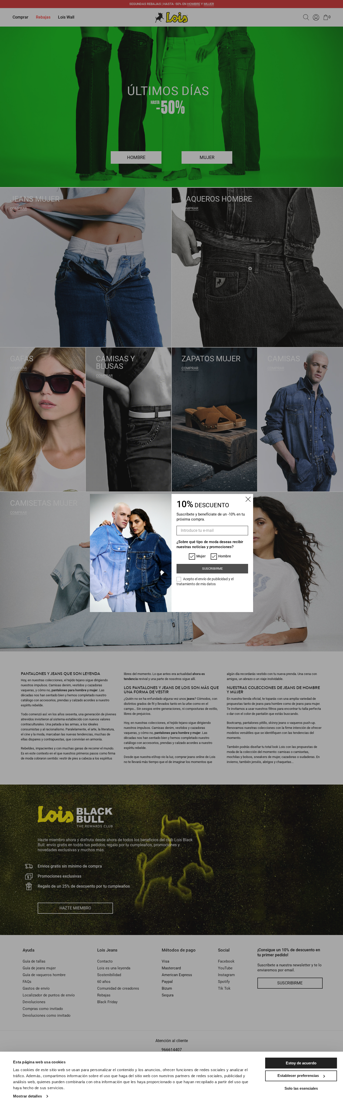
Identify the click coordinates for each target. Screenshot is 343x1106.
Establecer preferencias (298, 1075)
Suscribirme (212, 568)
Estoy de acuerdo (301, 1063)
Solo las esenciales (301, 1088)
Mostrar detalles (27, 1096)
